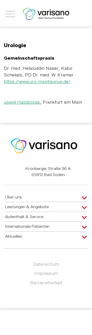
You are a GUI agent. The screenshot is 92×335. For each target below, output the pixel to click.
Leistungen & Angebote (27, 207)
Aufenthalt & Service (24, 217)
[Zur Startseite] (46, 13)
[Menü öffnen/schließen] (10, 14)
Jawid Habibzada (22, 102)
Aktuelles (13, 236)
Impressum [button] (46, 273)
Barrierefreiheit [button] (46, 282)
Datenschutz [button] (46, 264)
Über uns (13, 197)
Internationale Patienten (27, 226)
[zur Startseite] (44, 145)
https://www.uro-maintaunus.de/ (37, 81)
